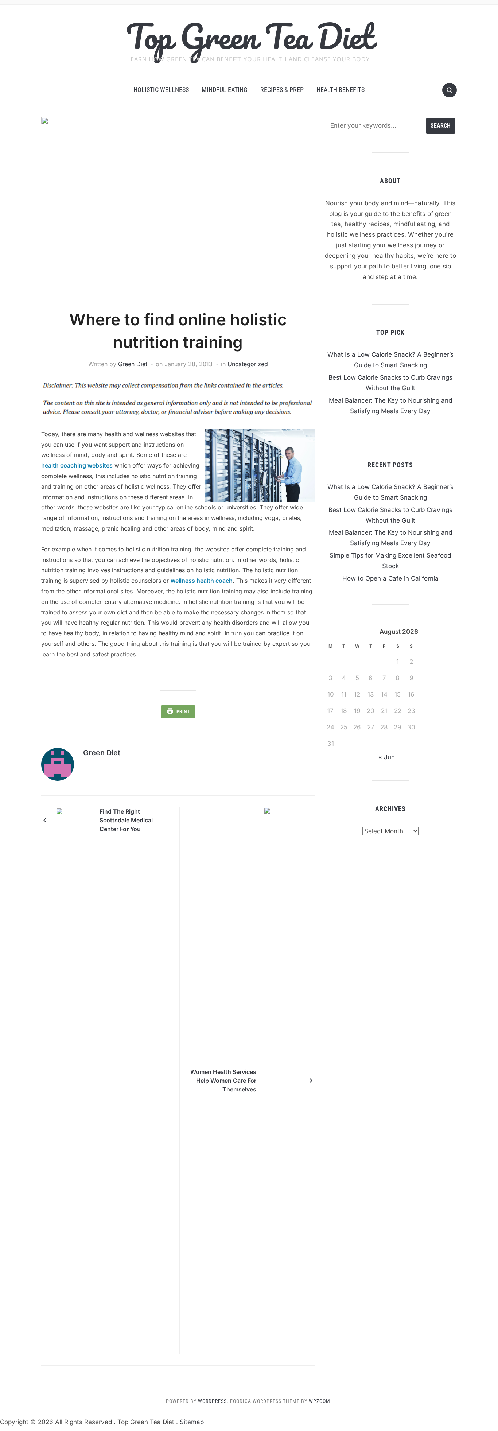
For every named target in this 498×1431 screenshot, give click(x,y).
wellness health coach (202, 580)
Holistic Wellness (161, 89)
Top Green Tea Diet (249, 36)
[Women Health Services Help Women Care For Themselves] (282, 1080)
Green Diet (132, 364)
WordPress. (213, 1401)
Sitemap (192, 1422)
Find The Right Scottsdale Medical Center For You (126, 820)
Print (183, 711)
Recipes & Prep (282, 89)
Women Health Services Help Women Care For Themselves (223, 1080)
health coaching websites (77, 465)
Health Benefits (340, 89)
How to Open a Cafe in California (390, 578)
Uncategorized (247, 364)
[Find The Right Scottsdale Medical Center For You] (74, 819)
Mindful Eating (225, 89)
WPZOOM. (320, 1401)
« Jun (386, 757)
